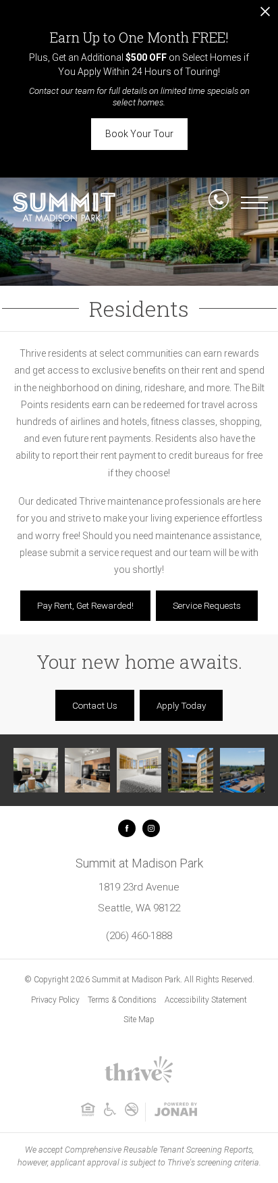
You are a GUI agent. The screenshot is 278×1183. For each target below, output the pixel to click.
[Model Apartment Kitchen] (87, 770)
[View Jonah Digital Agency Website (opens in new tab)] (176, 1112)
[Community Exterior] (190, 770)
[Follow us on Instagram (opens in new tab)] (151, 828)
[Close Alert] (265, 15)
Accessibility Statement (206, 1000)
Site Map (139, 1019)
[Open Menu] (254, 203)
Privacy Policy (55, 1000)
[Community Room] (35, 770)
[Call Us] (218, 202)
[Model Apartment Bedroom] (139, 770)
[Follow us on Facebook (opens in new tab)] (127, 828)
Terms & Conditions (122, 1000)
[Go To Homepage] (64, 206)
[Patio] (242, 770)
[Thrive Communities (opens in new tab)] (139, 1081)
